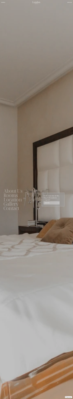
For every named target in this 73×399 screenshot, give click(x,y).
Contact (11, 208)
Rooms (10, 195)
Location (12, 199)
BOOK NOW (69, 2)
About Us (12, 191)
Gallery (11, 203)
